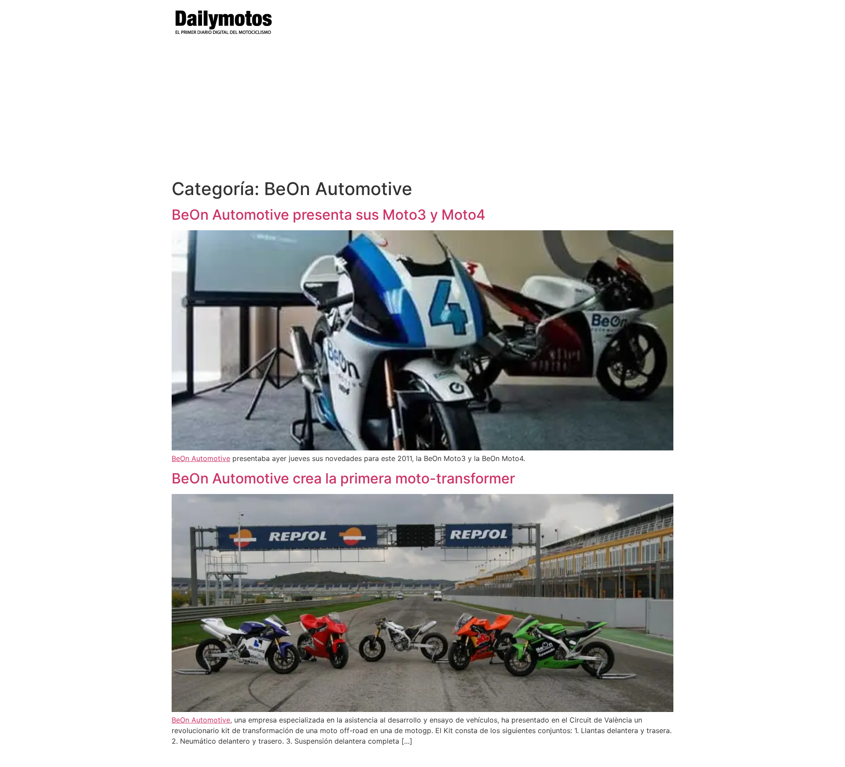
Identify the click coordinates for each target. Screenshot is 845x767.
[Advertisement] (422, 112)
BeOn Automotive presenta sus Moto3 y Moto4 (328, 214)
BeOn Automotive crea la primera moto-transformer (343, 478)
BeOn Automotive (201, 458)
